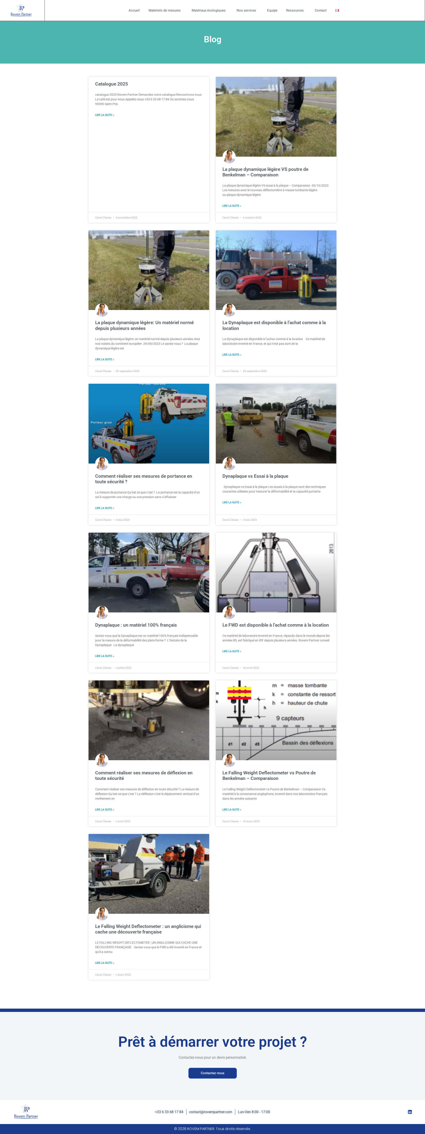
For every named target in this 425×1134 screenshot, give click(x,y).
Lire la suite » (104, 115)
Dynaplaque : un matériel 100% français (136, 625)
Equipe (272, 10)
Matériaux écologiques (209, 10)
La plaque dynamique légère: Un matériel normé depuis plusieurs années (144, 325)
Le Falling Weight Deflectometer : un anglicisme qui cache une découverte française (148, 929)
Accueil (134, 10)
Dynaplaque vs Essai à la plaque (255, 476)
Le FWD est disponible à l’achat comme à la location (275, 625)
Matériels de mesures (165, 10)
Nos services (246, 10)
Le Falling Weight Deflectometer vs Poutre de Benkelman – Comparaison (269, 775)
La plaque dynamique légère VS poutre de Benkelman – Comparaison (265, 172)
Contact (320, 10)
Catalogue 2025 (111, 84)
